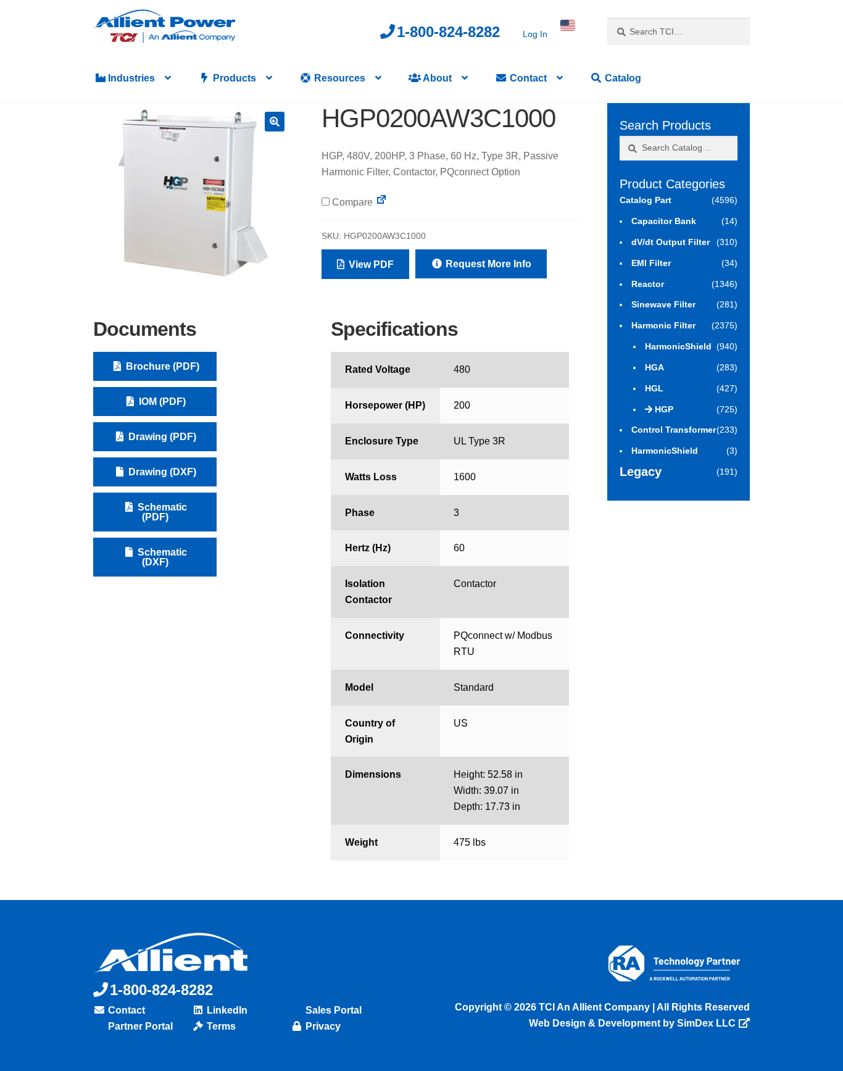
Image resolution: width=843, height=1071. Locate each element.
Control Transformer (673, 430)
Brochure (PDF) (161, 366)
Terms (220, 1026)
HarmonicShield (678, 346)
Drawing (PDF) (161, 436)
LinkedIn (225, 1010)
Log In (535, 34)
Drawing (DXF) (161, 472)
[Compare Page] (381, 202)
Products (233, 78)
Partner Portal (139, 1026)
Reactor (647, 284)
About (436, 78)
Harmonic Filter (663, 325)
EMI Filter (651, 263)
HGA (654, 367)
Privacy (322, 1026)
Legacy (641, 471)
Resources (338, 78)
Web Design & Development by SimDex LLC (632, 1023)
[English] (567, 25)
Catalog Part (645, 200)
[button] (274, 121)
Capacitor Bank (663, 221)
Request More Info (487, 264)
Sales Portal (332, 1010)
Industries (130, 78)
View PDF (370, 264)
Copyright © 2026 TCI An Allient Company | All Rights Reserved (602, 1007)
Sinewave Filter (663, 304)
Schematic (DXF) (161, 557)
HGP (664, 409)
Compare (351, 202)
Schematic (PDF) (161, 512)
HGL (654, 388)
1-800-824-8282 (448, 31)
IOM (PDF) (161, 401)
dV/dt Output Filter (670, 242)
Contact (527, 78)
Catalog (621, 78)
